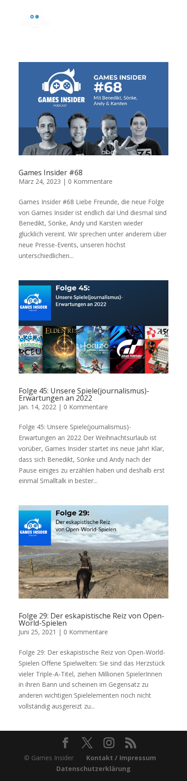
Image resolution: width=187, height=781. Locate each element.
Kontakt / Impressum (121, 757)
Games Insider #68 (51, 172)
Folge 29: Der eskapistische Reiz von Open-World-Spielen (91, 619)
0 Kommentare (90, 181)
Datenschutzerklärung (93, 768)
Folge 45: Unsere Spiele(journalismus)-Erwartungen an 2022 (84, 394)
